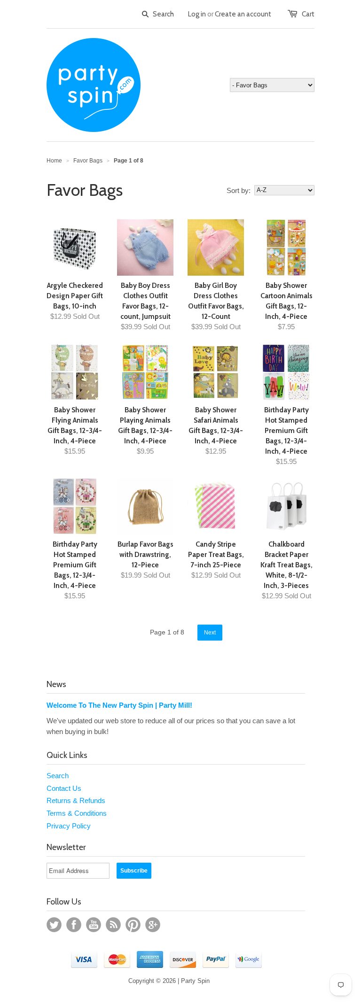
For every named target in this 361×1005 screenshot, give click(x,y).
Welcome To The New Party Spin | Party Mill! (119, 705)
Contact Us (64, 788)
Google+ (152, 924)
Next (210, 632)
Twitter (54, 924)
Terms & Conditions (77, 813)
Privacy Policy (69, 826)
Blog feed (113, 924)
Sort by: (239, 190)
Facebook (73, 924)
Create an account (243, 14)
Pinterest (133, 924)
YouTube (93, 924)
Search (58, 776)
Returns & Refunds (76, 800)
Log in (197, 14)
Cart (308, 14)
